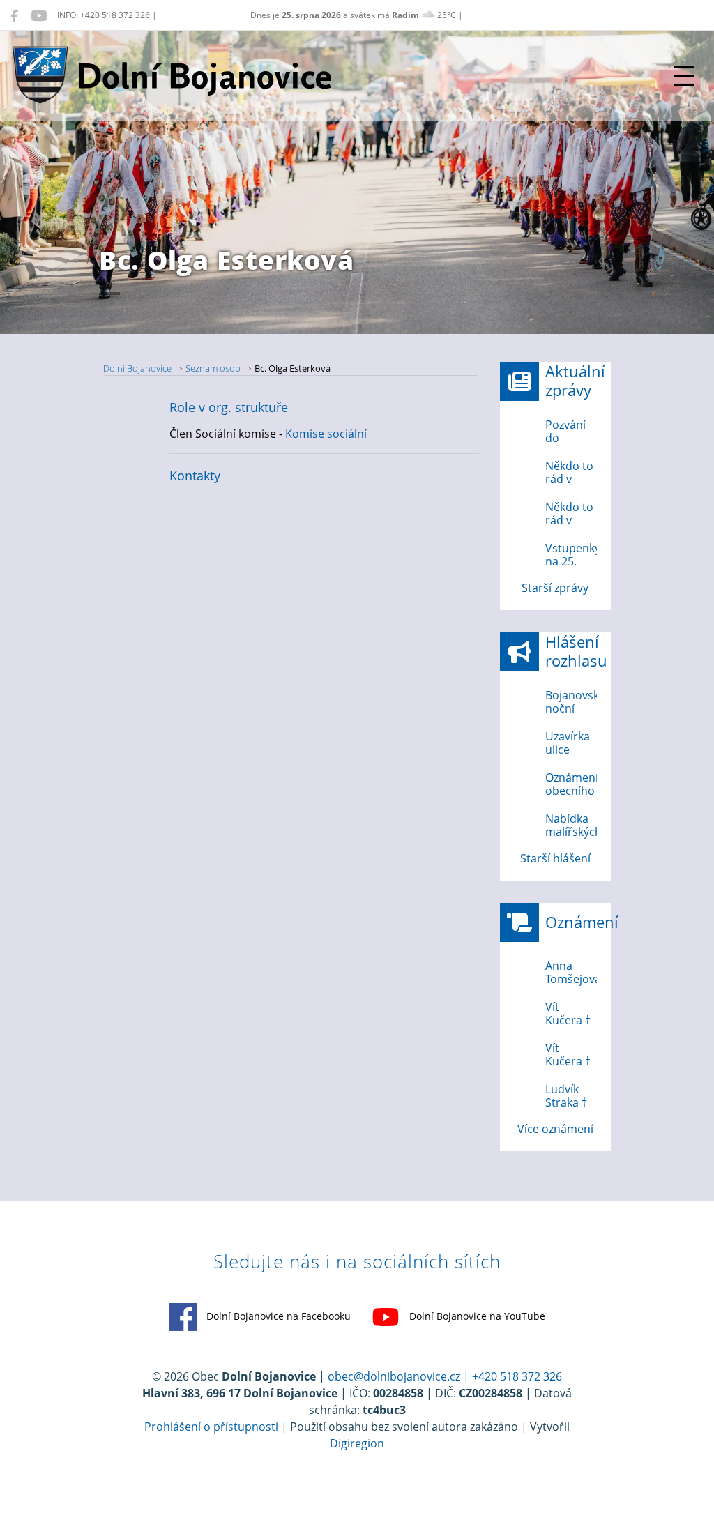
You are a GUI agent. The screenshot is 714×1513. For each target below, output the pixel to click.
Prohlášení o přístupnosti (211, 1426)
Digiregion (357, 1443)
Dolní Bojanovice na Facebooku (277, 1316)
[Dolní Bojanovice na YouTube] (39, 15)
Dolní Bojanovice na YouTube (476, 1316)
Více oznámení (555, 1128)
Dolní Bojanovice (137, 368)
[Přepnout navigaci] (684, 76)
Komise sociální (326, 433)
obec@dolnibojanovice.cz (394, 1376)
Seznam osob (213, 368)
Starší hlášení (555, 858)
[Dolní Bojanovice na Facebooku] (14, 15)
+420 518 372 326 (517, 1376)
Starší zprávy (555, 587)
